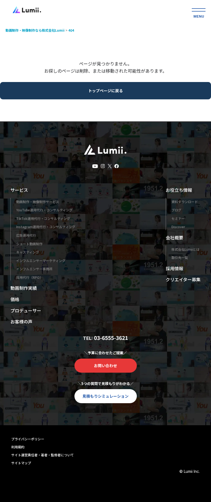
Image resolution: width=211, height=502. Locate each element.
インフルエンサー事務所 (34, 268)
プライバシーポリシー (27, 438)
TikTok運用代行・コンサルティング (43, 218)
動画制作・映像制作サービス (37, 201)
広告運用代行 (26, 235)
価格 (14, 299)
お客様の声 (21, 321)
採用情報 (174, 268)
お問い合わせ (105, 365)
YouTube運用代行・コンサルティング (44, 210)
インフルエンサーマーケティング (40, 260)
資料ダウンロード (184, 201)
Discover (178, 226)
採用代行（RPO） (29, 277)
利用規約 (17, 446)
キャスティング (27, 252)
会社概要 (174, 237)
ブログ (176, 210)
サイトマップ (21, 462)
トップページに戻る (105, 90)
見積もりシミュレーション (105, 396)
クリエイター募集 (183, 279)
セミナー (178, 218)
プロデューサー (25, 310)
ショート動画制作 (29, 243)
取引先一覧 (179, 257)
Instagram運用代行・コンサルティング (45, 226)
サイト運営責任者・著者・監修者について (42, 454)
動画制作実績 (23, 288)
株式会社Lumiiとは (185, 249)
